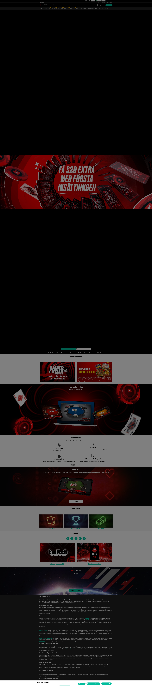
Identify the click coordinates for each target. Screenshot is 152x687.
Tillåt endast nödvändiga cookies (93, 683)
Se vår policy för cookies (65, 685)
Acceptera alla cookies (106, 683)
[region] (76, 683)
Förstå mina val (82, 683)
